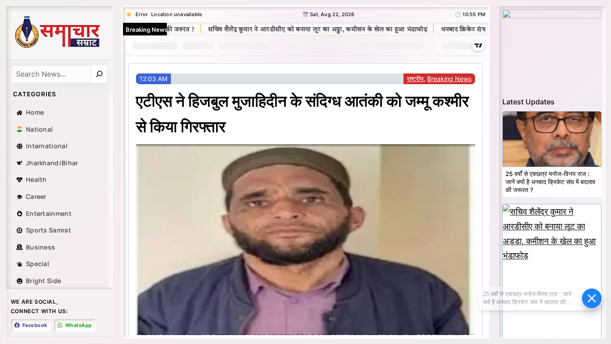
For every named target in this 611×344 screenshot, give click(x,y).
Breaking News (449, 78)
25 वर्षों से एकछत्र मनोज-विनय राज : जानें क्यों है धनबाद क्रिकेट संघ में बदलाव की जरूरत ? (550, 181)
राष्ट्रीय (415, 78)
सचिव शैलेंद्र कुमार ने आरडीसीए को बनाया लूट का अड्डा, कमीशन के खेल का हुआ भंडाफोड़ (303, 29)
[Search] (99, 74)
